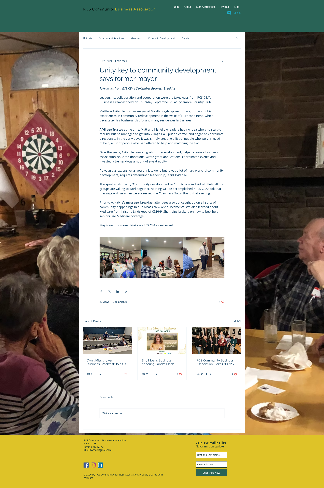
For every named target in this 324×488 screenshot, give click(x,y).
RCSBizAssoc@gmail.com (98, 450)
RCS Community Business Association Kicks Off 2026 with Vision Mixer (215, 362)
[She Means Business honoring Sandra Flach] (162, 340)
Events (185, 38)
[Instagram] (93, 465)
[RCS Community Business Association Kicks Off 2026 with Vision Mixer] (216, 340)
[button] (237, 38)
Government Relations (111, 38)
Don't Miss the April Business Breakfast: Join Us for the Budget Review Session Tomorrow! (106, 362)
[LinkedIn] (100, 465)
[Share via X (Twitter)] (109, 291)
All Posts (87, 38)
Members (136, 38)
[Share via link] (126, 291)
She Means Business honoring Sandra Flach (158, 362)
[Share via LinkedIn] (117, 291)
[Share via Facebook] (101, 291)
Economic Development (161, 38)
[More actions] (222, 61)
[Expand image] (120, 257)
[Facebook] (86, 465)
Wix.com (88, 477)
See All (237, 320)
